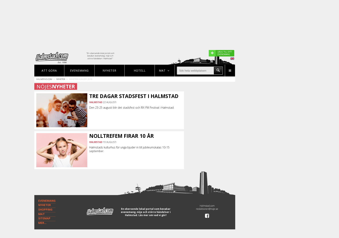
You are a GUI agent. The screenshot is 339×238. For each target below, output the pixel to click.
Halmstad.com (44, 79)
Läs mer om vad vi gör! (153, 215)
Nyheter (109, 70)
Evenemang (79, 70)
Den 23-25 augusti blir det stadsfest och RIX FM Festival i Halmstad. (131, 107)
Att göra (49, 70)
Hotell (140, 70)
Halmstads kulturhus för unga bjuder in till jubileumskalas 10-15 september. (129, 149)
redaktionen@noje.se (207, 209)
